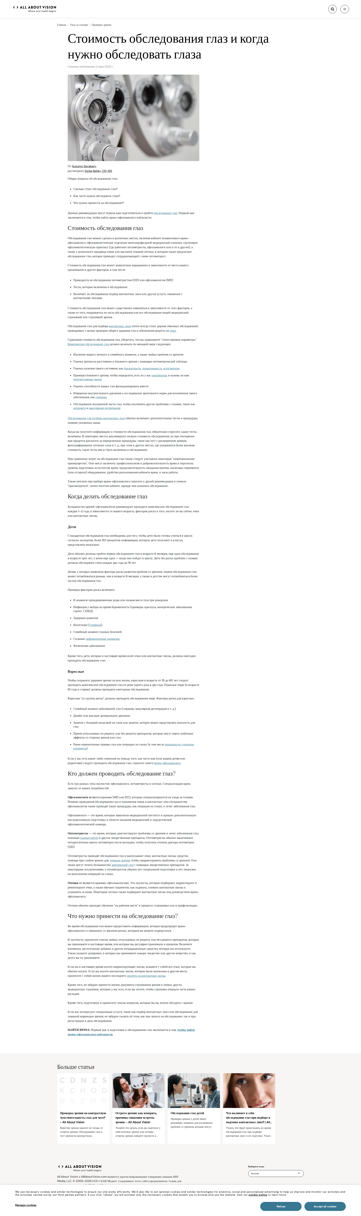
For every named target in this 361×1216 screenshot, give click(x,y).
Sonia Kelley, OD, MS (98, 171)
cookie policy (258, 1194)
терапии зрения (120, 860)
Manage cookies (25, 1205)
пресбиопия (159, 375)
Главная (61, 24)
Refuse (281, 1206)
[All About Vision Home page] (34, 9)
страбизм (95, 625)
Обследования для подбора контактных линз (96, 418)
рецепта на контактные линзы (146, 976)
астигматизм (171, 368)
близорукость (132, 368)
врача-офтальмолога (167, 763)
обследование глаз (165, 213)
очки (173, 331)
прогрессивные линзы (87, 379)
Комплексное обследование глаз (88, 344)
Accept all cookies (325, 1206)
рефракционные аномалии (103, 639)
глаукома (101, 397)
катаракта (79, 408)
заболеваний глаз (122, 865)
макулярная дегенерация (104, 408)
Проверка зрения (101, 24)
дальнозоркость (152, 368)
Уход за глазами (79, 24)
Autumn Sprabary (84, 166)
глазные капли (89, 838)
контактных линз (120, 326)
